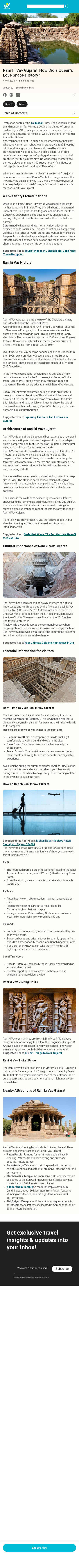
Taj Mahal (37, 122)
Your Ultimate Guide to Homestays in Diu (49, 642)
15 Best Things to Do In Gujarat (43, 1053)
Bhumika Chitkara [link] (25, 87)
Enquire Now (39, 1547)
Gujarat (9, 104)
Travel (22, 104)
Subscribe (62, 1268)
